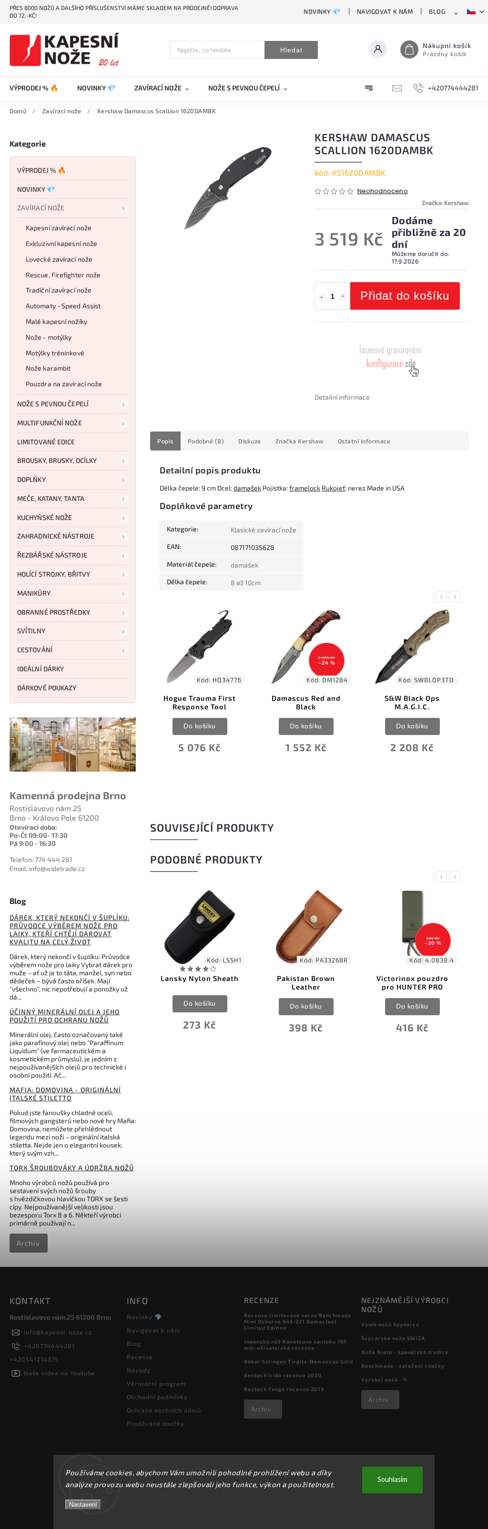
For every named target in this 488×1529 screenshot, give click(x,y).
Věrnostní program (156, 1383)
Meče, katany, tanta (50, 498)
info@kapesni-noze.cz (58, 1332)
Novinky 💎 (322, 11)
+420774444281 (49, 1346)
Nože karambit (48, 368)
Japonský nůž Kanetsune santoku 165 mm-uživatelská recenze (295, 1344)
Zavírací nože (40, 208)
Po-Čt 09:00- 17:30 (39, 835)
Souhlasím (392, 1480)
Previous (442, 596)
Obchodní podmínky (157, 1397)
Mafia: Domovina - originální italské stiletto (65, 1094)
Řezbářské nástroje (52, 555)
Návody (139, 1370)
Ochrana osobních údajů (164, 1410)
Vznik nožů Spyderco (390, 1324)
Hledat (291, 50)
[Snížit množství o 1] (321, 297)
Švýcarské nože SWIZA (393, 1338)
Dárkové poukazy (47, 688)
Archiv (28, 1243)
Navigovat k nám (385, 11)
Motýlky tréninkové (55, 353)
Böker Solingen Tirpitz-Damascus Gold (298, 1361)
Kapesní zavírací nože (59, 228)
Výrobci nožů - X (384, 1379)
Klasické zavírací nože (263, 530)
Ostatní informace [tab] (364, 441)
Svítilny (31, 631)
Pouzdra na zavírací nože (64, 384)
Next (456, 596)
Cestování (34, 650)
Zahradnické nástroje (55, 536)
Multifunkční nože (49, 423)
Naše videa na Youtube (59, 1373)
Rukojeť (333, 488)
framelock (304, 488)
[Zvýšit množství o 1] (343, 297)
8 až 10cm (246, 582)
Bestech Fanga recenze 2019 (284, 1389)
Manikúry (34, 593)
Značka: (445, 202)
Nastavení (83, 1504)
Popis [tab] (165, 441)
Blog (437, 11)
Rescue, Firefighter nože (63, 275)
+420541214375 (34, 1359)
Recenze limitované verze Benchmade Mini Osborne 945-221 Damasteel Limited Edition (297, 1321)
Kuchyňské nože (44, 517)
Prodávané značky (155, 1423)
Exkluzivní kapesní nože (61, 243)
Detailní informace (342, 397)
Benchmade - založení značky (403, 1365)
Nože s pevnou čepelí (53, 404)
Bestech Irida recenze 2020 (283, 1375)
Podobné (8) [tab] (206, 441)
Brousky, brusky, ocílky (57, 460)
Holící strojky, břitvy (53, 574)
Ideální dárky (40, 669)
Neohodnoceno (382, 191)
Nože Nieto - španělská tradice (404, 1352)
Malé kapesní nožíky (56, 321)
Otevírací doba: (33, 827)
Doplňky (31, 479)
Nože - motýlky (48, 337)
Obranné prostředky (53, 612)
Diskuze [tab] (249, 441)
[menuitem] (39, 88)
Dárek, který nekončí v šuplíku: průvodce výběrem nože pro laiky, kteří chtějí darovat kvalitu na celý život (70, 929)
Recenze (140, 1357)
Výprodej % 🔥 (41, 170)
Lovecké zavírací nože (59, 259)
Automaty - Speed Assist (63, 306)
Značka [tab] (299, 441)
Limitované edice (46, 442)
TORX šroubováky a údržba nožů (72, 1168)
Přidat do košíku (404, 295)
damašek (247, 488)
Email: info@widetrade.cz (47, 868)
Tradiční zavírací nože (59, 290)
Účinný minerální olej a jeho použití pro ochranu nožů (65, 1016)
